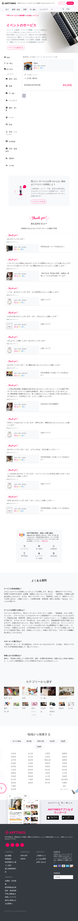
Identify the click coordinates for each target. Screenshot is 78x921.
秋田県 (13, 766)
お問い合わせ (41, 862)
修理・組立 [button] (16, 9)
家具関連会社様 (10, 887)
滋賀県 (30, 783)
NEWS (23, 859)
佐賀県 (64, 763)
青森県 (13, 757)
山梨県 (30, 763)
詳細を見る (45, 541)
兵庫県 (47, 753)
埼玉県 (52, 741)
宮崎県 (64, 776)
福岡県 (64, 760)
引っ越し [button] (33, 9)
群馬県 (13, 783)
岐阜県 (30, 770)
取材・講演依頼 (10, 890)
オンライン (64, 789)
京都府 (39, 747)
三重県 (30, 779)
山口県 (47, 776)
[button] (24, 547)
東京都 (29, 741)
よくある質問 (41, 859)
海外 (64, 786)
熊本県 (64, 770)
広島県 (47, 773)
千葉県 (13, 786)
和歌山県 (47, 760)
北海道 (13, 753)
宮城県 (13, 763)
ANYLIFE (24, 855)
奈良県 (47, 757)
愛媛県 (64, 753)
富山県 (30, 753)
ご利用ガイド (41, 855)
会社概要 (8, 855)
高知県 (64, 757)
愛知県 (30, 776)
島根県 (47, 766)
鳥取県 (47, 763)
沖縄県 (64, 783)
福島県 (13, 773)
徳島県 (47, 779)
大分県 (64, 773)
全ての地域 (17, 741)
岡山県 (47, 770)
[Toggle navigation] (75, 3)
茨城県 (13, 776)
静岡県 (30, 773)
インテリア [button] (44, 9)
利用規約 (8, 859)
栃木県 (13, 779)
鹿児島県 (64, 779)
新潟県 (13, 789)
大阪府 (63, 741)
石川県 (30, 757)
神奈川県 (40, 741)
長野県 (30, 766)
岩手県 (13, 760)
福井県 (30, 760)
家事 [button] (25, 9)
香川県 (47, 783)
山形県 (13, 770)
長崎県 (64, 766)
